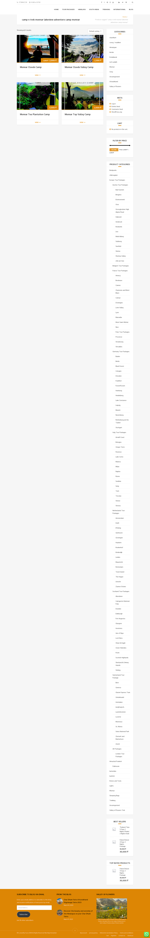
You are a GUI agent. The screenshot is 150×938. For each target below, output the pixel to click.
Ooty (111, 72)
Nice (117, 327)
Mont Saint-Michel (122, 322)
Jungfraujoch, (120, 707)
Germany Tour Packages (121, 351)
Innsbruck (119, 222)
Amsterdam (120, 518)
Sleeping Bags (114, 796)
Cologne (118, 371)
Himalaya (82, 9)
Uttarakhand (113, 81)
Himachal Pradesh (115, 761)
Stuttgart (119, 427)
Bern (117, 683)
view (36, 75)
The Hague (119, 577)
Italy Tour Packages (119, 432)
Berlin (117, 361)
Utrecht (118, 582)
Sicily (117, 486)
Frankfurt (119, 381)
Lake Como (119, 457)
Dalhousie (116, 766)
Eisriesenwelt (120, 199)
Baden (118, 356)
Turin (117, 491)
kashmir (112, 776)
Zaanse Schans (121, 586)
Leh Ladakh (113, 62)
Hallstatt (119, 217)
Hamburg (119, 391)
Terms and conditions (126, 933)
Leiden (118, 557)
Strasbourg (119, 342)
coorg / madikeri (115, 42)
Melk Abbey (120, 236)
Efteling (118, 528)
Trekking (106, 9)
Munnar (112, 67)
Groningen (119, 538)
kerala (111, 52)
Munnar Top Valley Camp (78, 114)
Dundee (118, 609)
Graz (117, 204)
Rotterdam (119, 567)
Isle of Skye (120, 633)
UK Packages (117, 749)
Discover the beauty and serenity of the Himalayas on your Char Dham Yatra (78, 913)
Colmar (118, 298)
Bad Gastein (120, 190)
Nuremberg (119, 415)
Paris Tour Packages (122, 332)
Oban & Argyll (120, 643)
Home (56, 9)
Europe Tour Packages (117, 180)
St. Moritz (119, 727)
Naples (118, 471)
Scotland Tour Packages (121, 591)
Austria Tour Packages (120, 185)
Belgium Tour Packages (121, 266)
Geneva (118, 687)
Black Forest (120, 366)
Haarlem (118, 543)
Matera (118, 462)
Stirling (118, 670)
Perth (117, 653)
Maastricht (119, 562)
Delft (117, 523)
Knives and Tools (115, 781)
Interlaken (119, 702)
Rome (118, 476)
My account (83, 933)
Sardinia (118, 481)
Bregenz (118, 195)
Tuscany (118, 496)
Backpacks (113, 170)
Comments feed (117, 109)
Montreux (119, 722)
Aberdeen (119, 596)
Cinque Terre (120, 447)
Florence (119, 452)
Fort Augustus (120, 619)
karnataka (112, 771)
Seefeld (118, 246)
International (119, 9)
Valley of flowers (115, 86)
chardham (112, 38)
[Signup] (119, 2)
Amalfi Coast (120, 437)
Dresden (119, 376)
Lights (111, 786)
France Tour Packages (120, 271)
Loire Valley (120, 308)
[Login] (123, 2)
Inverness (119, 628)
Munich (118, 410)
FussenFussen (120, 386)
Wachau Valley (121, 256)
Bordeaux (119, 280)
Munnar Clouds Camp (31, 67)
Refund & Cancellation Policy (109, 933)
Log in (114, 104)
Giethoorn (119, 533)
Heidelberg (119, 395)
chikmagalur (113, 175)
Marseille (119, 317)
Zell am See (120, 261)
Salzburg (119, 241)
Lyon (117, 312)
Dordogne (119, 303)
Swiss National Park (122, 731)
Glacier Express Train (123, 692)
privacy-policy (93, 933)
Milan (117, 467)
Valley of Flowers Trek (117, 810)
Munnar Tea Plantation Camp (35, 114)
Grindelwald (120, 697)
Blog (131, 9)
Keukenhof (119, 547)
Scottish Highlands (122, 658)
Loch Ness (119, 638)
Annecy (118, 275)
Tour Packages (68, 9)
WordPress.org (117, 112)
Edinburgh (119, 614)
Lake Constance (121, 400)
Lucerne (118, 717)
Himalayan (113, 47)
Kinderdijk (119, 552)
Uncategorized (114, 77)
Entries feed (116, 106)
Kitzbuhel (119, 227)
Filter (114, 150)
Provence (119, 337)
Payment (113, 935)
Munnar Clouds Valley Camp (79, 67)
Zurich (118, 744)
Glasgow (119, 623)
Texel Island (120, 572)
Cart (107, 935)
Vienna (118, 251)
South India (94, 9)
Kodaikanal (113, 57)
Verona (118, 506)
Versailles (119, 347)
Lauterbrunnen (121, 712)
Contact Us (122, 935)
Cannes (118, 285)
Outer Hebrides (121, 648)
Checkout (130, 935)
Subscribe (23, 914)
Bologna (118, 442)
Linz (117, 232)
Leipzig (118, 405)
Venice (118, 501)
